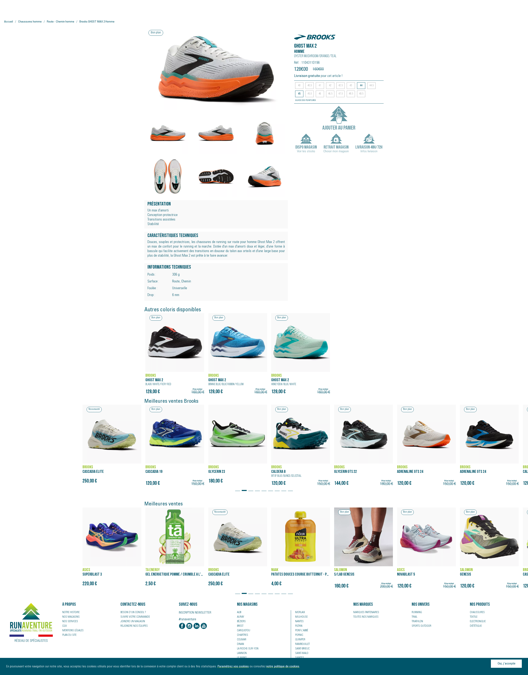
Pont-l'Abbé (301, 630)
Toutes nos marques (365, 617)
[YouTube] (203, 626)
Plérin (298, 626)
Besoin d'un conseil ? (133, 612)
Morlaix (300, 612)
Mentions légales (73, 630)
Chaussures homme (30, 21)
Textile (473, 617)
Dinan (240, 644)
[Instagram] (189, 626)
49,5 (361, 93)
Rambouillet (302, 644)
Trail (414, 617)
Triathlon (417, 621)
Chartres (242, 635)
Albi (239, 612)
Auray (240, 617)
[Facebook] (182, 626)
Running (417, 612)
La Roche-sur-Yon (247, 648)
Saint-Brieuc (302, 648)
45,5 (310, 93)
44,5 (371, 85)
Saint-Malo (301, 653)
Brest (240, 626)
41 (320, 85)
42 (330, 85)
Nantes (299, 621)
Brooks (301, 35)
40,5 (310, 85)
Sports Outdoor (421, 626)
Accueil (8, 21)
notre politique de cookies (282, 666)
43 (351, 85)
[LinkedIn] (196, 626)
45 (299, 93)
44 (361, 85)
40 (299, 85)
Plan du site (69, 635)
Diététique (476, 626)
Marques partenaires (366, 612)
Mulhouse (301, 617)
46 (320, 93)
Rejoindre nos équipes (134, 626)
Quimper (300, 639)
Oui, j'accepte (506, 663)
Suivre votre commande (135, 617)
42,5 (340, 85)
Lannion (242, 653)
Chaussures (477, 612)
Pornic (299, 635)
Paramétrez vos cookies (233, 666)
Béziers (241, 621)
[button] (237, 488)
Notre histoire (71, 612)
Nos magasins (71, 617)
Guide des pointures (305, 100)
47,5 (340, 93)
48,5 (351, 93)
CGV (64, 626)
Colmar (241, 639)
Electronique (478, 621)
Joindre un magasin (132, 621)
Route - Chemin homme (60, 21)
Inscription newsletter (195, 612)
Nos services (70, 621)
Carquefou (243, 630)
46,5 (330, 93)
